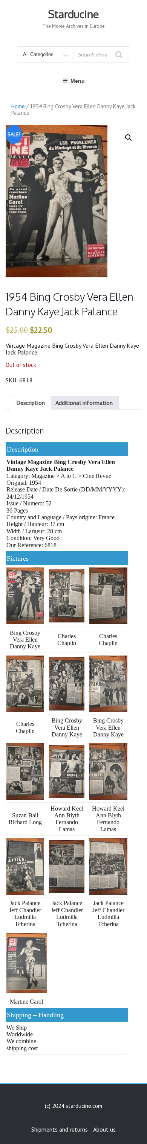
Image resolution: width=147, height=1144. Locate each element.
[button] (128, 138)
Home (18, 106)
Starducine (73, 14)
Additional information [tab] (84, 402)
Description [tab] (30, 402)
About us (104, 1129)
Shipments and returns (59, 1129)
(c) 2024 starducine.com (73, 1105)
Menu (77, 81)
